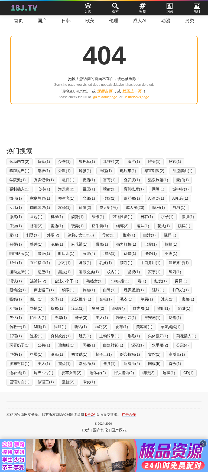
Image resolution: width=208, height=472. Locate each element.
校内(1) (113, 272)
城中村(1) (181, 189)
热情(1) (36, 308)
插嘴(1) (105, 171)
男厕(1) (181, 281)
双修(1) (64, 207)
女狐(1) (15, 207)
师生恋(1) (66, 198)
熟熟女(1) (94, 281)
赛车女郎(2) (71, 373)
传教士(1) (17, 327)
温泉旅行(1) (179, 262)
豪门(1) (182, 180)
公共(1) (44, 345)
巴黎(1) (150, 244)
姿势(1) (77, 216)
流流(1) (77, 308)
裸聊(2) (36, 226)
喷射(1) (109, 189)
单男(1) (147, 299)
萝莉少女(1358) (80, 235)
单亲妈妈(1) (171, 327)
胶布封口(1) (19, 363)
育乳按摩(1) (134, 189)
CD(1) (188, 373)
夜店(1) (89, 180)
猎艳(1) (109, 253)
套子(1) (57, 299)
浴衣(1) (44, 171)
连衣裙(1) (17, 373)
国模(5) (154, 363)
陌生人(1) (38, 317)
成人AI (140, 20)
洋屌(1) (60, 317)
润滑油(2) (132, 363)
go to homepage (105, 97)
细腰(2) (148, 373)
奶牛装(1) (100, 226)
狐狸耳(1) (87, 161)
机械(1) (57, 216)
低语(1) (15, 336)
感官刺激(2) (154, 171)
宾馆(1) (154, 354)
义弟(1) (89, 198)
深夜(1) (137, 345)
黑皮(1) (64, 272)
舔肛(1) (60, 327)
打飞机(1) (181, 290)
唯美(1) (154, 161)
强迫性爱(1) (122, 216)
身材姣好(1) (61, 336)
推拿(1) (129, 235)
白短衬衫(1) (113, 345)
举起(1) (36, 216)
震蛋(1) (64, 363)
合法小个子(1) (66, 281)
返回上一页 (131, 91)
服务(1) (150, 253)
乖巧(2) (101, 327)
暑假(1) (85, 262)
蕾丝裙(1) (132, 198)
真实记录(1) (44, 180)
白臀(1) (109, 290)
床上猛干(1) (44, 290)
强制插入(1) (19, 189)
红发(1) (160, 281)
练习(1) (175, 272)
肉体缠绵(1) (40, 207)
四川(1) (36, 299)
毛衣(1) (126, 299)
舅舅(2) (98, 308)
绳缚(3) (122, 226)
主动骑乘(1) (109, 336)
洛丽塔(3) (87, 363)
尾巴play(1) (43, 373)
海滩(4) (89, 253)
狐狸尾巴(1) (19, 171)
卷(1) (142, 281)
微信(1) (15, 198)
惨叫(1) (163, 308)
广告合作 (129, 414)
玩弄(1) (77, 226)
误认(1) (15, 281)
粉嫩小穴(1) (126, 317)
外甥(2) (53, 235)
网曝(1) (158, 189)
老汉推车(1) (81, 299)
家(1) (13, 235)
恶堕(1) (44, 272)
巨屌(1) (89, 189)
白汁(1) (149, 235)
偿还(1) (44, 253)
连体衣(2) (98, 373)
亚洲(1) (171, 253)
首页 (18, 20)
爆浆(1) (102, 244)
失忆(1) (15, 317)
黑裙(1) (89, 345)
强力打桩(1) (126, 244)
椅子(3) (81, 317)
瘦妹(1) (143, 226)
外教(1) (64, 171)
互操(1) (15, 308)
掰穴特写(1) (130, 354)
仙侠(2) (85, 207)
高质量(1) (177, 354)
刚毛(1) (134, 336)
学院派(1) (17, 180)
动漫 (165, 20)
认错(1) (130, 253)
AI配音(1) (180, 198)
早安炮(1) (152, 317)
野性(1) (15, 262)
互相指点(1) (40, 262)
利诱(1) (32, 235)
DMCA (90, 414)
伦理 (113, 20)
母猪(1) (108, 235)
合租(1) (105, 299)
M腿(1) (40, 327)
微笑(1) (15, 216)
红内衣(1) (141, 308)
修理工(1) (46, 382)
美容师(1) (144, 327)
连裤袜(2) (38, 281)
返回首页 (104, 91)
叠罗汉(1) (132, 180)
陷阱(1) (184, 308)
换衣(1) (57, 308)
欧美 (90, 20)
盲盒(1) (44, 161)
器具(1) (109, 363)
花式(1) (163, 226)
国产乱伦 (100, 430)
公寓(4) (182, 345)
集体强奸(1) (158, 336)
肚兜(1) (85, 336)
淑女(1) (89, 382)
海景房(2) (66, 189)
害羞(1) (188, 299)
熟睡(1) (36, 244)
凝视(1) (134, 272)
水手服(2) (160, 345)
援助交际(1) (19, 272)
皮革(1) (122, 327)
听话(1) (80, 327)
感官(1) (175, 161)
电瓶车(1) (128, 171)
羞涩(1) (134, 161)
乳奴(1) (105, 262)
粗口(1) (68, 180)
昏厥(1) (175, 363)
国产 (42, 20)
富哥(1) (109, 180)
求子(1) (167, 216)
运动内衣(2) (19, 161)
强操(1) (170, 235)
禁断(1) (126, 262)
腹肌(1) (188, 216)
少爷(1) (64, 161)
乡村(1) (64, 262)
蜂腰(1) (85, 171)
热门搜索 (19, 150)
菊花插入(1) (186, 336)
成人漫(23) (135, 207)
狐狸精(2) (111, 161)
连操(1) (169, 373)
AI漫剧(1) (156, 198)
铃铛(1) (89, 290)
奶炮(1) (175, 317)
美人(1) (44, 363)
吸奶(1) (15, 299)
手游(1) (15, 226)
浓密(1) (57, 354)
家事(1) (154, 272)
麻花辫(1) (79, 244)
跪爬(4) (118, 308)
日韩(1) (147, 216)
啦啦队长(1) (19, 253)
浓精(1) (57, 244)
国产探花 (118, 430)
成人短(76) (108, 207)
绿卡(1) (98, 216)
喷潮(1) (158, 207)
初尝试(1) (79, 354)
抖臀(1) (36, 354)
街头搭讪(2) (124, 373)
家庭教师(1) (40, 198)
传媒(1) (109, 198)
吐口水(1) (66, 253)
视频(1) (179, 207)
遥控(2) (68, 382)
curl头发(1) (120, 281)
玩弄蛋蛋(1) (134, 290)
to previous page (137, 97)
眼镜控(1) (17, 290)
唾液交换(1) (89, 272)
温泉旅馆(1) (158, 180)
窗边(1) (57, 226)
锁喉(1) (68, 290)
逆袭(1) (36, 336)
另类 (189, 20)
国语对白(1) (19, 382)
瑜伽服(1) (66, 345)
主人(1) (102, 317)
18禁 (86, 430)
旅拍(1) (171, 244)
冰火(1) (167, 299)
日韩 (66, 20)
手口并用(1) (151, 262)
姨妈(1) (184, 226)
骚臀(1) (15, 244)
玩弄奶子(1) (19, 345)
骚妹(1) (158, 290)
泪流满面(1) (183, 171)
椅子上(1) (104, 354)
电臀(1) (15, 354)
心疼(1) (44, 189)
